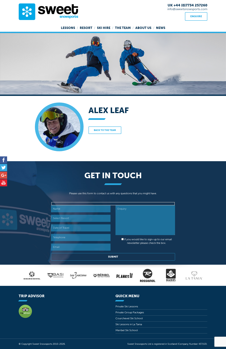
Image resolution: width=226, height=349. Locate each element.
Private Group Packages (129, 312)
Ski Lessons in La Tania (128, 324)
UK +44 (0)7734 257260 (187, 5)
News (160, 28)
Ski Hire (103, 28)
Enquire (196, 16)
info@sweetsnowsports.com (187, 9)
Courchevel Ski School (129, 318)
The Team (123, 28)
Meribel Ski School (126, 330)
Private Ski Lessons (126, 306)
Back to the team (105, 130)
